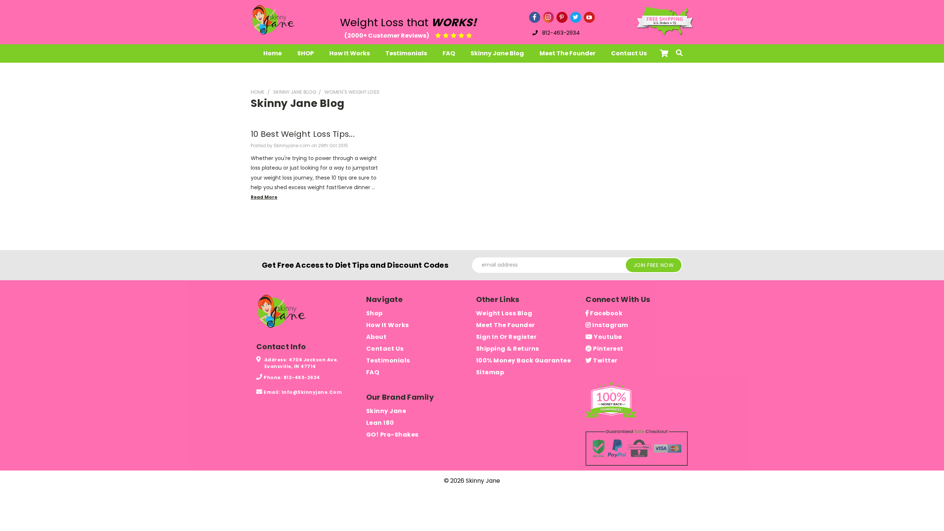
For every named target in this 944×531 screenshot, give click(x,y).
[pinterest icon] (562, 17)
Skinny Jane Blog (497, 53)
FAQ (448, 53)
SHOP (305, 53)
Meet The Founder (567, 53)
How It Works (349, 53)
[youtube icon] (589, 17)
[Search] (679, 53)
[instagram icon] (548, 17)
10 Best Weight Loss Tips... (303, 134)
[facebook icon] (534, 17)
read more (264, 197)
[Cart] (662, 53)
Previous (925, 502)
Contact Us (629, 53)
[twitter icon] (575, 17)
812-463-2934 (561, 33)
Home (272, 53)
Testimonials (406, 53)
